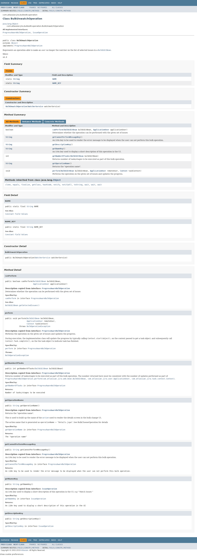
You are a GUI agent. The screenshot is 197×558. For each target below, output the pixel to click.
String (16, 79)
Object (14, 43)
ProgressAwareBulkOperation (17, 32)
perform (56, 171)
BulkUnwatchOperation (16, 106)
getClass (36, 185)
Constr (27, 11)
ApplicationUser (101, 130)
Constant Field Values (16, 214)
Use (29, 3)
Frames (32, 7)
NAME (54, 79)
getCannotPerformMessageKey (66, 137)
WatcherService (35, 106)
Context (123, 171)
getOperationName (61, 163)
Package (14, 3)
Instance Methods (31, 122)
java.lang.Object (10, 24)
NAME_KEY (56, 83)
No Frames (42, 7)
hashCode (47, 185)
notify (56, 185)
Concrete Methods (54, 122)
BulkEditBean (70, 130)
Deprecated (44, 3)
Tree (35, 3)
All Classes (57, 7)
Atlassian (24, 550)
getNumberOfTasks (61, 156)
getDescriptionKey (61, 144)
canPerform (57, 130)
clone (8, 185)
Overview (5, 3)
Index (53, 3)
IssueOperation (40, 32)
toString (78, 185)
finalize (25, 185)
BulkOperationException (38, 326)
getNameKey (57, 149)
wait (87, 185)
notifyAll (67, 185)
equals (16, 185)
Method (35, 11)
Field (20, 11)
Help (60, 3)
